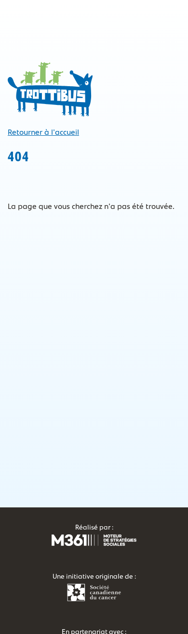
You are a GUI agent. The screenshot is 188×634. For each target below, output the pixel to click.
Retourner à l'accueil (43, 132)
